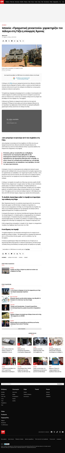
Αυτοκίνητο (46, 1)
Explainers (48, 396)
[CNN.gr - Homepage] (2, 2)
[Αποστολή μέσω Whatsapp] (14, 41)
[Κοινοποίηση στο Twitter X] (9, 41)
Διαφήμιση (59, 439)
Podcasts (4, 414)
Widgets (3, 420)
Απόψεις (48, 394)
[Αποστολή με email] (23, 41)
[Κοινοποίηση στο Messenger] (12, 41)
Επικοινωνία (52, 439)
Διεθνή (13, 400)
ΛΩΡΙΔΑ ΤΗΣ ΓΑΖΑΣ (12, 257)
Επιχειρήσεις (15, 396)
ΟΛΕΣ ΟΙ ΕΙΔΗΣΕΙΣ (21, 328)
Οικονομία (17, 1)
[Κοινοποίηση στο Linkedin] (17, 41)
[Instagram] (60, 432)
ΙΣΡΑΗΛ (20, 257)
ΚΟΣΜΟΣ (4, 25)
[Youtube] (62, 432)
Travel (36, 1)
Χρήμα (13, 394)
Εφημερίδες (55, 1)
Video (51, 1)
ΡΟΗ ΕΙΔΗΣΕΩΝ (6, 284)
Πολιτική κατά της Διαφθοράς (41, 439)
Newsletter (3, 422)
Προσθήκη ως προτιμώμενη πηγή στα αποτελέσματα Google (23, 78)
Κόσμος (26, 1)
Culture (25, 392)
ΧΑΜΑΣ (26, 257)
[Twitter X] (54, 432)
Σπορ (39, 1)
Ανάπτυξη (14, 392)
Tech (42, 1)
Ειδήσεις (7, 1)
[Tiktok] (57, 432)
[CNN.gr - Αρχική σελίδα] (3, 432)
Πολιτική (12, 1)
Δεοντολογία (11, 439)
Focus (32, 1)
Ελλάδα (21, 1)
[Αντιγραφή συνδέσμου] (20, 41)
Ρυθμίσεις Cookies (19, 439)
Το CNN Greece (4, 424)
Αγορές (14, 398)
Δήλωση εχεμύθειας (29, 439)
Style (29, 1)
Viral (2, 405)
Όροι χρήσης (4, 439)
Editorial (48, 392)
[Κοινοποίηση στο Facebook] (6, 41)
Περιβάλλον (3, 402)
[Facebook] (51, 432)
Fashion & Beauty (27, 394)
